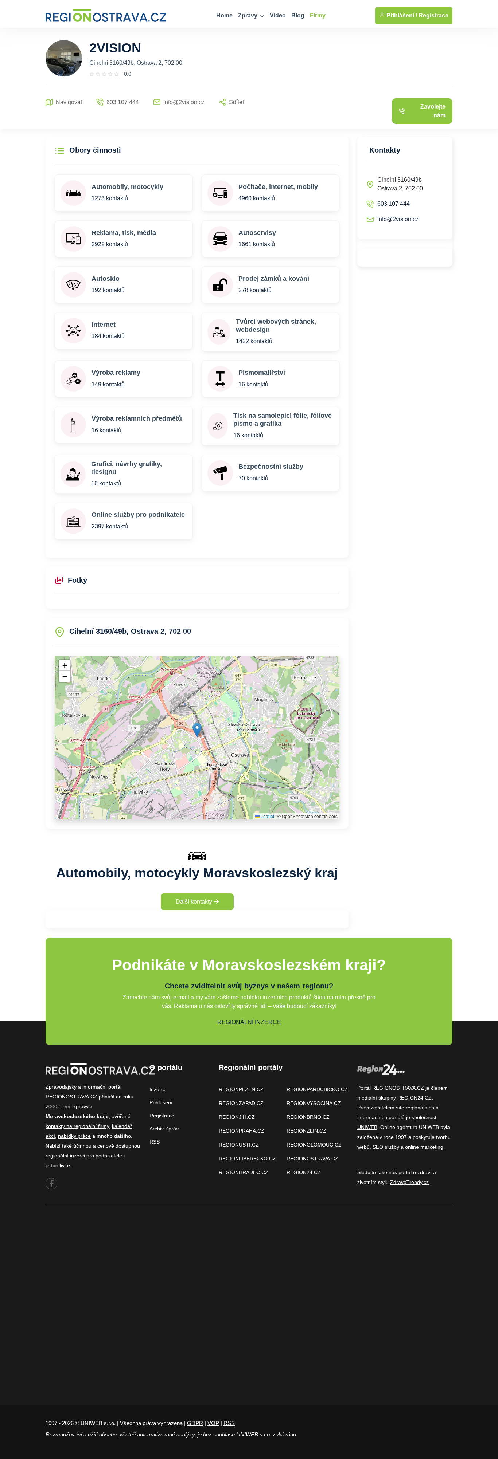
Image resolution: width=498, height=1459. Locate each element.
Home (224, 15)
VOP (213, 1423)
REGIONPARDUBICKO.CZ (317, 1089)
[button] (197, 730)
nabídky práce (74, 1136)
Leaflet (267, 816)
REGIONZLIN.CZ (306, 1131)
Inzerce (158, 1089)
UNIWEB (367, 1127)
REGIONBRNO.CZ (308, 1117)
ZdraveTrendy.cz (409, 1182)
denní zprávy (74, 1106)
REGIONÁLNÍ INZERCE (249, 1022)
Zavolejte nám (433, 110)
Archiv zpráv (164, 1129)
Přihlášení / (401, 15)
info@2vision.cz (398, 219)
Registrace (433, 15)
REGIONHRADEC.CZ (243, 1172)
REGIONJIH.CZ (237, 1117)
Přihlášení (160, 1102)
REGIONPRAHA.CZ (241, 1131)
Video (278, 15)
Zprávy (248, 15)
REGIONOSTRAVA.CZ (312, 1158)
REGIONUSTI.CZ (239, 1145)
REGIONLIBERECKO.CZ (247, 1158)
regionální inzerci (65, 1156)
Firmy (318, 15)
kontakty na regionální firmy (77, 1126)
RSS (154, 1142)
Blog (297, 15)
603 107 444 (393, 204)
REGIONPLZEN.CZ (241, 1089)
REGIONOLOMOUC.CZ (314, 1145)
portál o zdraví (415, 1172)
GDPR (195, 1423)
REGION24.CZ (304, 1172)
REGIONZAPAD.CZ (241, 1103)
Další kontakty (195, 901)
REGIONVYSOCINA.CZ (314, 1103)
